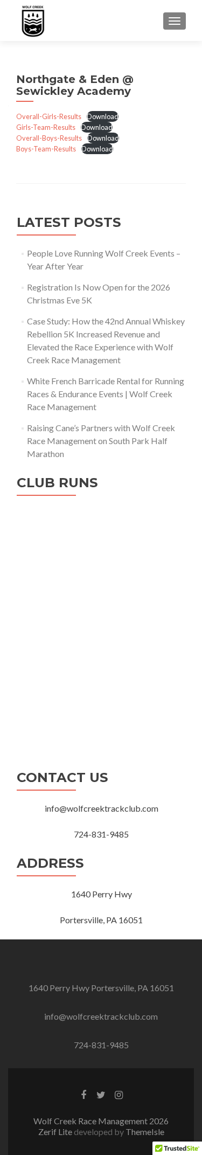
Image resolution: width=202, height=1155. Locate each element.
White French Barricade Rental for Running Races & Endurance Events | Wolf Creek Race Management (105, 394)
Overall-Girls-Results (48, 116)
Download (103, 116)
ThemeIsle (145, 1131)
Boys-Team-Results (46, 148)
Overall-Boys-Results (49, 138)
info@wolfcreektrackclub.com (101, 1016)
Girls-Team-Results (45, 127)
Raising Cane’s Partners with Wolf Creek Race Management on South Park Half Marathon (101, 441)
